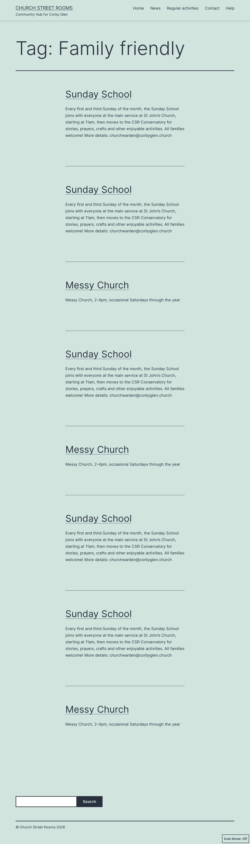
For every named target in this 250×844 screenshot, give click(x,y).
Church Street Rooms (44, 8)
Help (230, 8)
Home (138, 8)
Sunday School (98, 94)
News (155, 8)
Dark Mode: (232, 839)
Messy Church (97, 285)
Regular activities (182, 8)
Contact (212, 8)
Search (89, 801)
